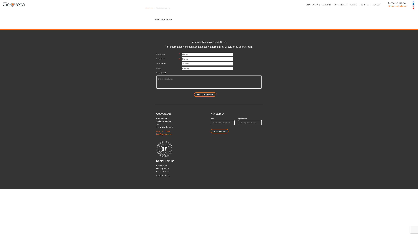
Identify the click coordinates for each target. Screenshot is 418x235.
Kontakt (376, 5)
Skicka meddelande (397, 6)
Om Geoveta (312, 5)
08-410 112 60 (163, 131)
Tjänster (326, 5)
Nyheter (365, 5)
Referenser (340, 5)
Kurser (353, 5)
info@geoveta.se (164, 134)
